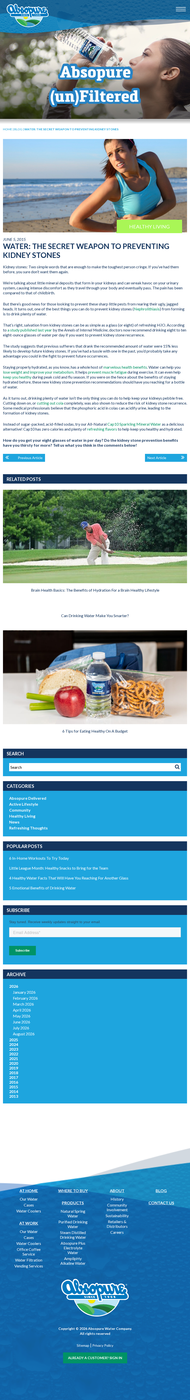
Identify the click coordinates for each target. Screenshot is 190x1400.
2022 (13, 1053)
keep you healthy (17, 377)
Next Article (156, 458)
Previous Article (30, 458)
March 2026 (23, 1004)
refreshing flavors (102, 429)
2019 (13, 1068)
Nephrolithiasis (147, 308)
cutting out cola (50, 403)
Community (20, 810)
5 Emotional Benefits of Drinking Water (42, 887)
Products (73, 1202)
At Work (28, 1223)
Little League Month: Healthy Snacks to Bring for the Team (58, 868)
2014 (13, 1091)
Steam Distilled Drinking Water (73, 1234)
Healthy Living (22, 816)
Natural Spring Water (73, 1213)
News (14, 822)
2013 (13, 1096)
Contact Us (161, 1202)
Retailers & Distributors (117, 1224)
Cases (29, 1205)
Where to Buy (73, 1190)
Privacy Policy (102, 1345)
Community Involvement (117, 1207)
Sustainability (117, 1215)
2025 (13, 1039)
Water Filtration (28, 1260)
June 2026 (21, 1021)
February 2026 (25, 998)
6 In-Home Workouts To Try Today (39, 858)
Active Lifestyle (23, 804)
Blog (18, 129)
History (117, 1199)
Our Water (29, 1199)
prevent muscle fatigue (107, 372)
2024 (13, 1044)
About (117, 1190)
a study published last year (29, 330)
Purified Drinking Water (73, 1224)
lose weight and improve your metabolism (38, 372)
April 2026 (22, 1010)
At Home (29, 1190)
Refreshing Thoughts (28, 827)
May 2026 (21, 1016)
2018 (13, 1072)
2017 (13, 1077)
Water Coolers (28, 1210)
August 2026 (24, 1033)
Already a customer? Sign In (95, 1358)
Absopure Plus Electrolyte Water (73, 1248)
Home (7, 129)
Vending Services (28, 1265)
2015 (13, 1086)
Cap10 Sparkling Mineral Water (134, 424)
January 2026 (24, 992)
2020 (13, 1063)
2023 (13, 1049)
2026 (13, 986)
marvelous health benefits (125, 367)
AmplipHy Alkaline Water (73, 1260)
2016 (13, 1082)
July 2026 (21, 1027)
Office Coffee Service (29, 1251)
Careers (117, 1232)
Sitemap (83, 1345)
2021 (13, 1058)
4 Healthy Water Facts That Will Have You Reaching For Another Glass (68, 878)
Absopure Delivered (27, 798)
